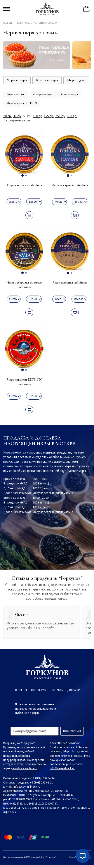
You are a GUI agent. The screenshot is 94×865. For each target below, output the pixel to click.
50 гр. (27, 116)
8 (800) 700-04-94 (43, 778)
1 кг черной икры (16, 120)
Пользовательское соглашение (34, 704)
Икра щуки (76, 80)
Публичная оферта (27, 713)
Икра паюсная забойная (70, 282)
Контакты (57, 690)
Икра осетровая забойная (70, 185)
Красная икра (47, 80)
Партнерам (38, 690)
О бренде (21, 690)
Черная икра (23, 23)
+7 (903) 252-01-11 (41, 783)
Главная (7, 23)
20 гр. (7, 116)
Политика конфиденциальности (35, 709)
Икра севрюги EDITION (22, 103)
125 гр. (49, 116)
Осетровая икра (42, 94)
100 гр (37, 116)
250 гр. (60, 116)
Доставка (73, 690)
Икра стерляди (15, 94)
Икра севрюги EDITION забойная (24, 381)
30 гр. (17, 116)
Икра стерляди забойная (24, 185)
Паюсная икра (69, 94)
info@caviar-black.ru (27, 787)
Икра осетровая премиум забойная (24, 284)
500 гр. (72, 116)
